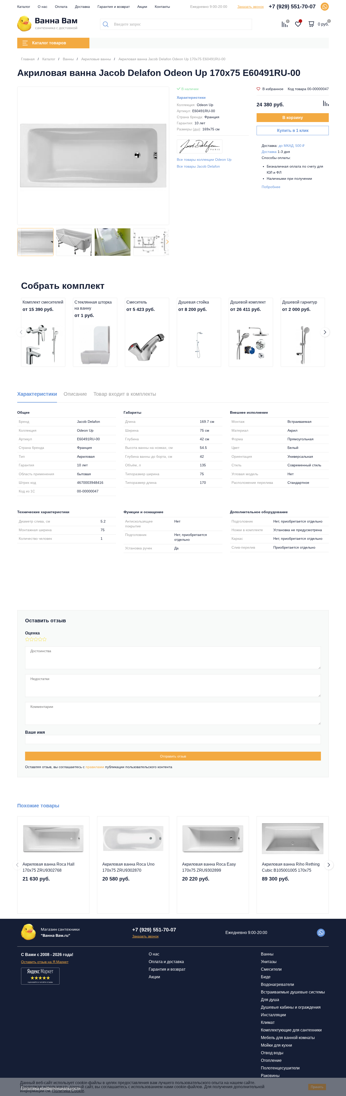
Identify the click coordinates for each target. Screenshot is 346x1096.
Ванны (267, 954)
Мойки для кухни (276, 1045)
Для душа (270, 1000)
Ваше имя (35, 732)
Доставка (82, 7)
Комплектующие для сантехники (291, 1030)
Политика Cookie (68, 1091)
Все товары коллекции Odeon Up (204, 159)
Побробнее (271, 187)
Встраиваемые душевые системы (293, 992)
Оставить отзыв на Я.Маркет (44, 962)
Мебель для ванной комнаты (288, 1037)
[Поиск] (105, 24)
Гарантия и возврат (114, 7)
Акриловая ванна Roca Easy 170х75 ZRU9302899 (209, 867)
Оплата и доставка (166, 962)
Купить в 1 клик (293, 130)
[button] (167, 242)
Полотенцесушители (280, 1068)
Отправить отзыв (173, 756)
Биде (266, 977)
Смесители (271, 969)
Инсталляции (273, 1015)
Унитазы (269, 962)
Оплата (61, 7)
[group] (93, 155)
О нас (42, 7)
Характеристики (191, 97)
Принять (317, 1087)
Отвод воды (272, 1053)
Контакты (162, 7)
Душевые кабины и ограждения (291, 1007)
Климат (268, 1022)
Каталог (23, 7)
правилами (95, 767)
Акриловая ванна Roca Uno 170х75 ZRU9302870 (128, 867)
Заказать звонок (250, 7)
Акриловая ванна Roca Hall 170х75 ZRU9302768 (48, 867)
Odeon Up (205, 105)
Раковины (270, 1075)
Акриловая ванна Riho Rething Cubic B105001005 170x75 (291, 867)
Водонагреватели (277, 984)
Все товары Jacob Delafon (198, 166)
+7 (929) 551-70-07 (292, 6)
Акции (142, 7)
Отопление (271, 1060)
